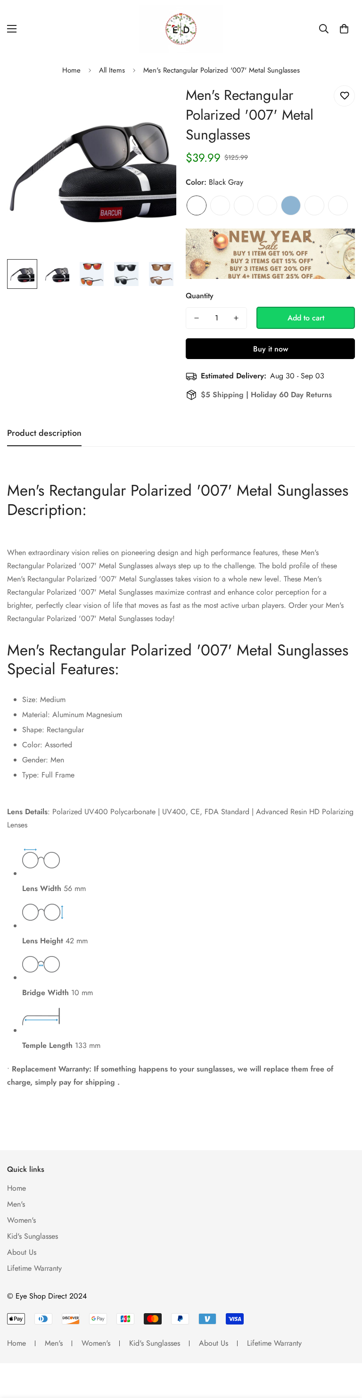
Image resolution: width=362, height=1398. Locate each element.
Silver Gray (267, 205)
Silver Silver (338, 205)
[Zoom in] (156, 103)
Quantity (200, 295)
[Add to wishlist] (344, 95)
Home (71, 70)
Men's (16, 1204)
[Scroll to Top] (343, 1346)
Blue (290, 205)
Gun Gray (243, 205)
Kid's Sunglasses (32, 1236)
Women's (21, 1220)
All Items (112, 70)
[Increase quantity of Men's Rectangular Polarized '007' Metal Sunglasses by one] (236, 318)
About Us (21, 1252)
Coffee (220, 205)
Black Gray (196, 205)
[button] (344, 29)
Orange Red (314, 205)
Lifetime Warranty (34, 1268)
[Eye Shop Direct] (181, 29)
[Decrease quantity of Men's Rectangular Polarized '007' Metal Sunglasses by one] (196, 318)
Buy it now (270, 348)
